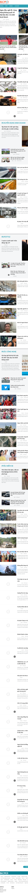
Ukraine (16, 881)
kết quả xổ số (14, 876)
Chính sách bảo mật (3, 890)
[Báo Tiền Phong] (18, 209)
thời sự (23, 878)
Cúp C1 (2, 879)
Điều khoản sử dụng (3, 889)
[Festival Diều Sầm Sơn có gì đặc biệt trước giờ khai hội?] (8, 611)
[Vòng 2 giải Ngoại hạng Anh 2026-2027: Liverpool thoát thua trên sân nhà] (8, 414)
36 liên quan (25, 622)
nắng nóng (20, 879)
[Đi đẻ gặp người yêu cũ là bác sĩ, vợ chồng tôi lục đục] (8, 831)
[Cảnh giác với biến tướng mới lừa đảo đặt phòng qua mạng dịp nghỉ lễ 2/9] (8, 59)
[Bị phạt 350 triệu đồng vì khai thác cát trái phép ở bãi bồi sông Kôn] (8, 226)
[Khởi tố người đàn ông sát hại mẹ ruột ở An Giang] (8, 327)
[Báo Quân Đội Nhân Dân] (19, 413)
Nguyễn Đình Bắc (10, 881)
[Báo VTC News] (20, 50)
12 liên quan (26, 310)
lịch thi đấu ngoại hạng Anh (5, 878)
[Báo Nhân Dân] (1, 19)
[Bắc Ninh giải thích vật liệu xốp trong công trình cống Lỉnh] (8, 285)
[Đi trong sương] (8, 790)
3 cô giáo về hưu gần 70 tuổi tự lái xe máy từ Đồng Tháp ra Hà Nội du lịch (18, 265)
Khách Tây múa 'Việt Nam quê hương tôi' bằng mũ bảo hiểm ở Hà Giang (18, 273)
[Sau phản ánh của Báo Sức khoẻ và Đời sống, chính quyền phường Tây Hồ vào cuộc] (8, 515)
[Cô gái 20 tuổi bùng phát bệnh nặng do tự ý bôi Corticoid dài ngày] (8, 72)
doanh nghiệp (18, 878)
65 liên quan (17, 154)
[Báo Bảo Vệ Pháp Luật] (18, 665)
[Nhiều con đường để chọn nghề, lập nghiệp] (8, 818)
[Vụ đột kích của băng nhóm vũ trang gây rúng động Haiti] (8, 652)
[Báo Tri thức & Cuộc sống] (12, 388)
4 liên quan (18, 497)
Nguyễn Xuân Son (7, 876)
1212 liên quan (25, 775)
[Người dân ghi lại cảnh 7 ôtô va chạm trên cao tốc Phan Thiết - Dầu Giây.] (8, 776)
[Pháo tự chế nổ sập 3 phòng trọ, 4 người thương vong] (8, 212)
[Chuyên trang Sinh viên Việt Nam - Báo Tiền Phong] (12, 381)
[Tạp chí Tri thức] (2, 131)
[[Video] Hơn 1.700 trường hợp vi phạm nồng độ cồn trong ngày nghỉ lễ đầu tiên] (8, 735)
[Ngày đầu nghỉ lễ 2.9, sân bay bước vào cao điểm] (8, 313)
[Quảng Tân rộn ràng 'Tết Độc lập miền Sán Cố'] (8, 597)
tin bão (15, 879)
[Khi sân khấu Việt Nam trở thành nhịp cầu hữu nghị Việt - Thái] (8, 556)
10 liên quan (19, 388)
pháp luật (24, 879)
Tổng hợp (12, 888)
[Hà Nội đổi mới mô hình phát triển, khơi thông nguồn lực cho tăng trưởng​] (6, 151)
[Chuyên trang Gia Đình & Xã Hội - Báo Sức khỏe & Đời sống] (12, 505)
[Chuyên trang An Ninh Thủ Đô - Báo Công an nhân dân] (18, 705)
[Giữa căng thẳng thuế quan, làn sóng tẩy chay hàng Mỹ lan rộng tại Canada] (8, 721)
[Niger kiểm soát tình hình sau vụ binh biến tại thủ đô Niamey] (8, 427)
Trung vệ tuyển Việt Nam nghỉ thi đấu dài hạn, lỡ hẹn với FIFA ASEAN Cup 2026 (8, 47)
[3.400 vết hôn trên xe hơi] (8, 762)
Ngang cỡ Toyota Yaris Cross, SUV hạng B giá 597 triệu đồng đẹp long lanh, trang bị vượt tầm (18, 502)
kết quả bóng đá (3, 881)
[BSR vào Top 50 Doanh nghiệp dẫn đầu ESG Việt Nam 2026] (6, 159)
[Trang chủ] (4, 2)
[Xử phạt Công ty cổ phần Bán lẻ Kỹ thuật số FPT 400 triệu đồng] (8, 625)
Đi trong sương (21, 786)
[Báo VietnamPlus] (19, 803)
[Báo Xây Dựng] (1, 50)
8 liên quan (25, 454)
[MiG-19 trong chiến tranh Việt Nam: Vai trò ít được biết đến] (8, 707)
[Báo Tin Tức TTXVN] (11, 154)
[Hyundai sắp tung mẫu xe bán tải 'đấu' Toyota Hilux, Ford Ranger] (8, 100)
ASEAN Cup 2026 (24, 876)
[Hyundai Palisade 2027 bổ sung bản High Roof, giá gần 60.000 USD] (6, 494)
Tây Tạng (13, 878)
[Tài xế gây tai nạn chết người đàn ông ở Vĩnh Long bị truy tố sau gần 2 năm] (8, 583)
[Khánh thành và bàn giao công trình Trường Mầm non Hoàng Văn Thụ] (8, 639)
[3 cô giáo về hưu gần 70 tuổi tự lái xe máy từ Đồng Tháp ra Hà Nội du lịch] (6, 265)
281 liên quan (8, 131)
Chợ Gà (2, 876)
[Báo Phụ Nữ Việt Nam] (19, 815)
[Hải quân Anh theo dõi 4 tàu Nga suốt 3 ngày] (8, 680)
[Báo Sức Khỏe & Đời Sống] (18, 70)
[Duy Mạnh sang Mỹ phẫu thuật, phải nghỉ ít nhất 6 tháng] (8, 400)
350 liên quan (26, 397)
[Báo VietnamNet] (18, 97)
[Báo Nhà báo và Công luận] (19, 636)
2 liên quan (25, 514)
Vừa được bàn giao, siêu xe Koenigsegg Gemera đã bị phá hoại (10, 472)
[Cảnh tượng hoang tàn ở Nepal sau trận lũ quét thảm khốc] (8, 542)
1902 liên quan (19, 160)
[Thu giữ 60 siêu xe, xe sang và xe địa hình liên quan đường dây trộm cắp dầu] (8, 299)
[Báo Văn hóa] (18, 310)
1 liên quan (24, 70)
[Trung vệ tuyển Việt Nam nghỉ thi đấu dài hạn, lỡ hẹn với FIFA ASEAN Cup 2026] (8, 40)
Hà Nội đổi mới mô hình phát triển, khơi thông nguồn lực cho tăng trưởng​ (18, 151)
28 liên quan (25, 109)
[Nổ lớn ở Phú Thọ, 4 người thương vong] (8, 112)
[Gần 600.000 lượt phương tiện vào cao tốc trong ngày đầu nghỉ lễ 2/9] (8, 845)
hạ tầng (19, 876)
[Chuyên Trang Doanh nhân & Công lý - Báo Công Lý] (12, 497)
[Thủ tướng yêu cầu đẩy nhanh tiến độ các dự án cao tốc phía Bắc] (8, 184)
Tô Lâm (11, 879)
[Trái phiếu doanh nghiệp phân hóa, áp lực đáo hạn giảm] (8, 86)
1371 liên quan (25, 734)
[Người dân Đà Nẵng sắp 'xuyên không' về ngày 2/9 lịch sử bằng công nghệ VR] (8, 749)
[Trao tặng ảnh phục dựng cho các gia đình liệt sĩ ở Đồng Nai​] (8, 859)
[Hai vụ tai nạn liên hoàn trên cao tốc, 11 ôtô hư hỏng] (8, 172)
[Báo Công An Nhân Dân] (19, 58)
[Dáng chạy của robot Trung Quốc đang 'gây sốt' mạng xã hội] (6, 380)
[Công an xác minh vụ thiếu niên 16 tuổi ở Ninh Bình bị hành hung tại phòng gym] (8, 341)
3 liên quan (7, 19)
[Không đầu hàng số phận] (8, 570)
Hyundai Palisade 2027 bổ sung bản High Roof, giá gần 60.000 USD (18, 494)
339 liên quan (25, 440)
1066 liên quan (25, 97)
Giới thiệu (1, 888)
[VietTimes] (18, 440)
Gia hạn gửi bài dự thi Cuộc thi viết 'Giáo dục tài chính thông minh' (10, 358)
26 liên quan (18, 381)
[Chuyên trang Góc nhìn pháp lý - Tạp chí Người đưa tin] (18, 454)
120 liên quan (25, 856)
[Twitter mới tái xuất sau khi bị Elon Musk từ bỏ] (6, 387)
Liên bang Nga (6, 879)
